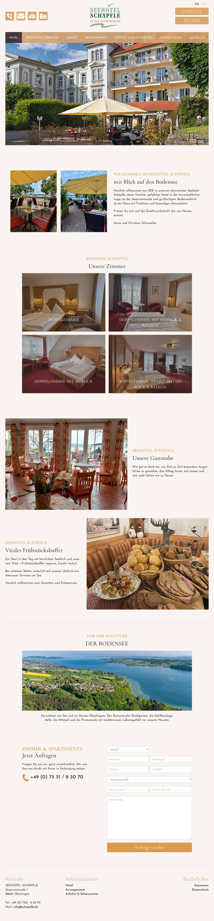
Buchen (192, 20)
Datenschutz (200, 889)
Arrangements (75, 889)
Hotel (69, 885)
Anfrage (192, 11)
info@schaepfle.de (25, 907)
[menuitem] (197, 4)
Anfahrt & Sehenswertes (82, 894)
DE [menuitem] (197, 4)
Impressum (201, 885)
